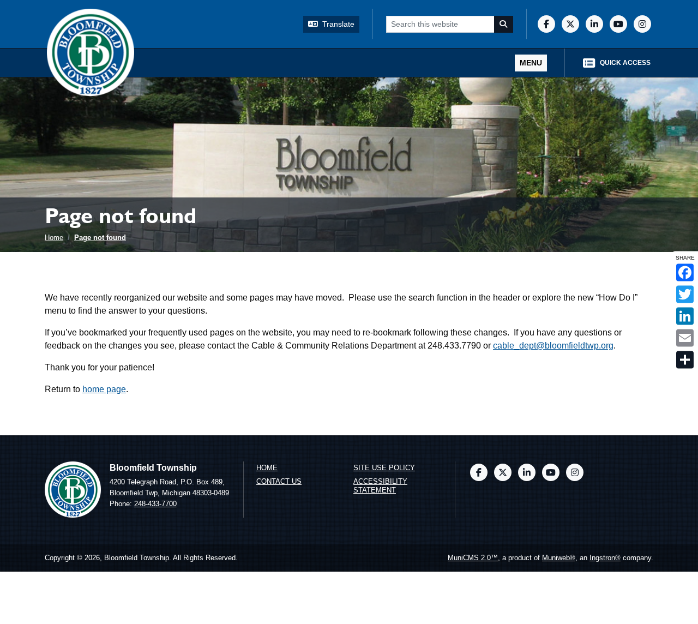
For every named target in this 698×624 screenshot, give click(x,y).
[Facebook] (546, 24)
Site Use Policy (384, 468)
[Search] (504, 24)
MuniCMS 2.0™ (473, 558)
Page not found (100, 237)
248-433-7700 (155, 504)
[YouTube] (618, 24)
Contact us (279, 481)
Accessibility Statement (380, 486)
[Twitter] (570, 24)
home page (104, 389)
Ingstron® (605, 558)
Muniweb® (558, 558)
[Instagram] (642, 24)
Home (54, 237)
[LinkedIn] (594, 24)
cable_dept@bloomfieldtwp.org (553, 345)
